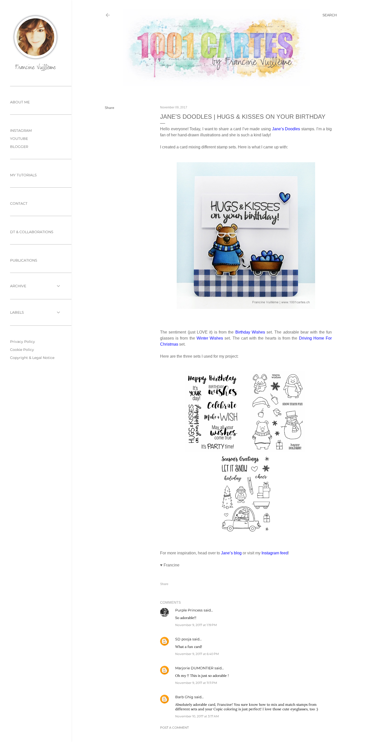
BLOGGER (19, 146)
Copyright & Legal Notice (32, 357)
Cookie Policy (22, 349)
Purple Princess (189, 610)
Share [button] (109, 108)
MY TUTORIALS (23, 175)
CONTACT (18, 203)
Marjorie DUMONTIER (194, 668)
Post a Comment (174, 727)
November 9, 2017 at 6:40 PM (197, 654)
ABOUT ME (20, 102)
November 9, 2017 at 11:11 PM (196, 683)
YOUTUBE (19, 138)
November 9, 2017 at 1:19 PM (196, 625)
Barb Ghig (184, 697)
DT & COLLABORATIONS (31, 232)
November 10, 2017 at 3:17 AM (197, 716)
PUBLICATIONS (23, 260)
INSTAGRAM (21, 130)
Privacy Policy (22, 341)
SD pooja (183, 639)
